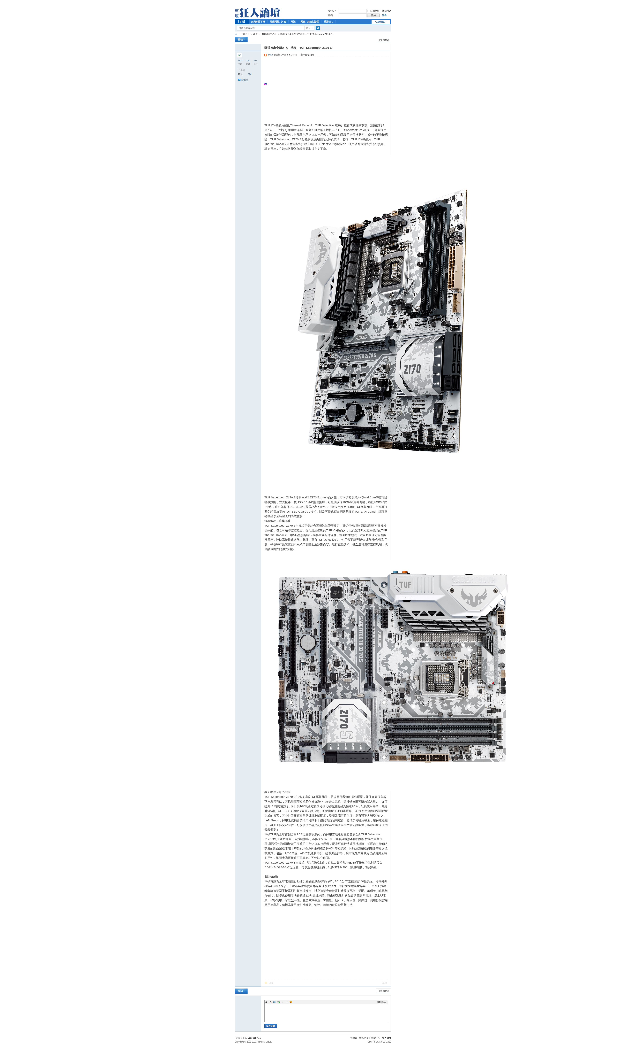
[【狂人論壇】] (257, 16)
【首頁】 (241, 21)
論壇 (255, 34)
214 (255, 61)
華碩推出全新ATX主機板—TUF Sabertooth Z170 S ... (307, 34)
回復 (270, 983)
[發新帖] (241, 39)
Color (270, 1002)
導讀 (293, 21)
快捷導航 (380, 21)
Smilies (290, 1002)
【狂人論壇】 (236, 34)
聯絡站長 (363, 1038)
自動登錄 (374, 10)
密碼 (330, 15)
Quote (282, 1002)
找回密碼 (386, 10)
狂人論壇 (386, 1038)
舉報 (384, 983)
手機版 (353, 1038)
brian (270, 54)
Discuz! (252, 1038)
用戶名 (331, 11)
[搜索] (317, 28)
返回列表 (384, 40)
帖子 (308, 28)
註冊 (384, 15)
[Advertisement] (324, 84)
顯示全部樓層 (307, 54)
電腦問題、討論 (278, 21)
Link (278, 1002)
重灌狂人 (328, 21)
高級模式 (381, 1002)
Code (286, 1002)
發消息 (244, 80)
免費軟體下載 (258, 21)
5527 (240, 61)
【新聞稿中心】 (269, 34)
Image (274, 1002)
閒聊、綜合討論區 (310, 21)
